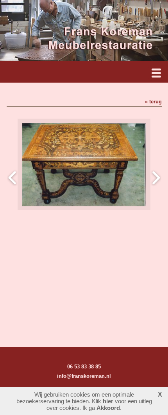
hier (108, 401)
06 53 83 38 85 (84, 367)
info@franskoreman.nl (84, 376)
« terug (153, 102)
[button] (156, 73)
